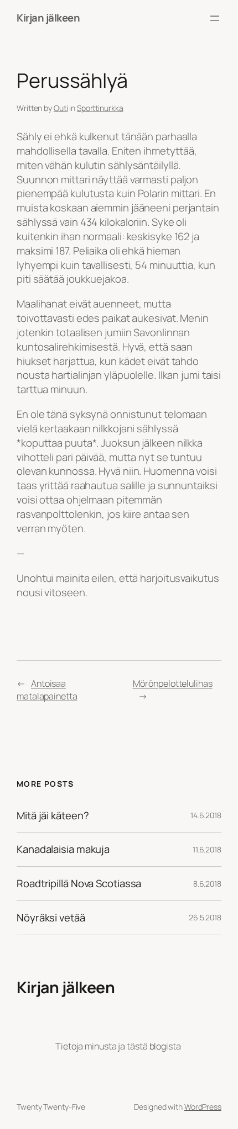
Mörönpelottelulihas (173, 683)
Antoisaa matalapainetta (47, 689)
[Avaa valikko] (214, 18)
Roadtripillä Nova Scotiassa (79, 883)
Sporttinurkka (100, 108)
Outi (61, 108)
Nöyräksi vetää (51, 918)
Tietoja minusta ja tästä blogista (118, 1046)
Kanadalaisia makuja (63, 849)
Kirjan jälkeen (48, 17)
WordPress (202, 1106)
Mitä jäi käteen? (53, 815)
